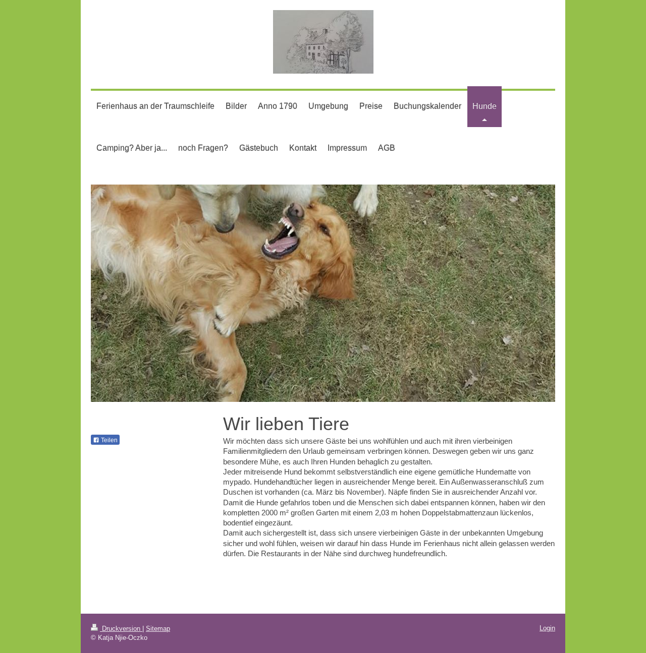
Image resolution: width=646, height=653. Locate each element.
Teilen (108, 440)
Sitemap (158, 628)
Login (547, 628)
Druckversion (121, 628)
